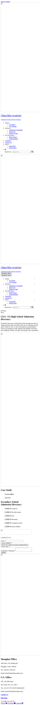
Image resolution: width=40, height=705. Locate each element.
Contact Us (8, 142)
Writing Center (13, 133)
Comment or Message (8, 551)
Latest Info (12, 146)
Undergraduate (13, 139)
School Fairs (13, 148)
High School (13, 137)
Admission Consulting (16, 130)
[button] (9, 123)
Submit (4, 552)
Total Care (12, 132)
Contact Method (6, 543)
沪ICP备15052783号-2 (8, 701)
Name (3, 541)
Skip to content (5, 1)
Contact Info (5, 547)
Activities (8, 140)
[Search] (32, 152)
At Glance (12, 124)
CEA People (13, 126)
